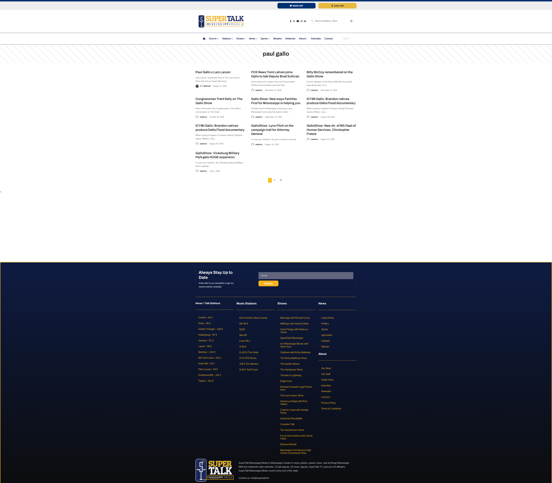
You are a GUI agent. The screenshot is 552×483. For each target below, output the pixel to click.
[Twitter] (294, 21)
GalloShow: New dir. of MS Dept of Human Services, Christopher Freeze (331, 130)
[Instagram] (301, 21)
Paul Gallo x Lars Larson (213, 72)
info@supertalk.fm (260, 478)
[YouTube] (298, 21)
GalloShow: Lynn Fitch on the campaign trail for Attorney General (272, 130)
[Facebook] (290, 21)
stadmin (258, 90)
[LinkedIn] (305, 21)
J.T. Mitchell (205, 86)
